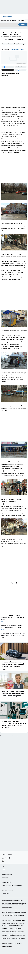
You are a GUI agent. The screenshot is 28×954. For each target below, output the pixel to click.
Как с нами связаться (6, 882)
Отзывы (3, 869)
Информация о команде (7, 874)
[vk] (12, 583)
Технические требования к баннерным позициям (12, 885)
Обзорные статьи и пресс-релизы (9, 871)
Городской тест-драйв (9, 44)
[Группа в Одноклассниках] (5, 858)
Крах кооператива (11, 20)
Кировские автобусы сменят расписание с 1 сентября (13, 619)
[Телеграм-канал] (7, 858)
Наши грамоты (5, 877)
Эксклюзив (3, 20)
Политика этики (5, 879)
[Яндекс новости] (20, 67)
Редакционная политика (7, 888)
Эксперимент (20, 20)
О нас (3, 866)
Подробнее (9, 907)
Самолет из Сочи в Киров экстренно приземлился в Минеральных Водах (11, 627)
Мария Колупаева (17, 49)
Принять (22, 24)
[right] (26, 20)
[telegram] (16, 583)
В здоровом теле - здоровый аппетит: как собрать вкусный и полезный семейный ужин (13, 636)
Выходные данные (5, 893)
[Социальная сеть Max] (20, 70)
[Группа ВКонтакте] (7, 67)
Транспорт (21, 44)
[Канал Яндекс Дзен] (7, 70)
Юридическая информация (7, 890)
